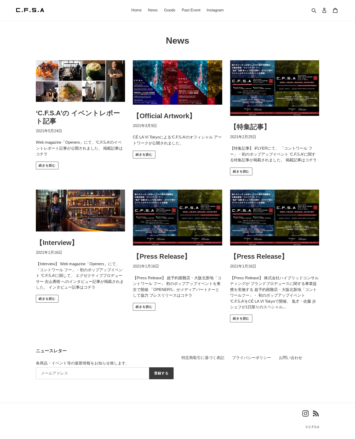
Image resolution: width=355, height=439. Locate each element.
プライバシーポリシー (251, 357)
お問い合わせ (290, 357)
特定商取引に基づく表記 (202, 357)
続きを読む (47, 165)
